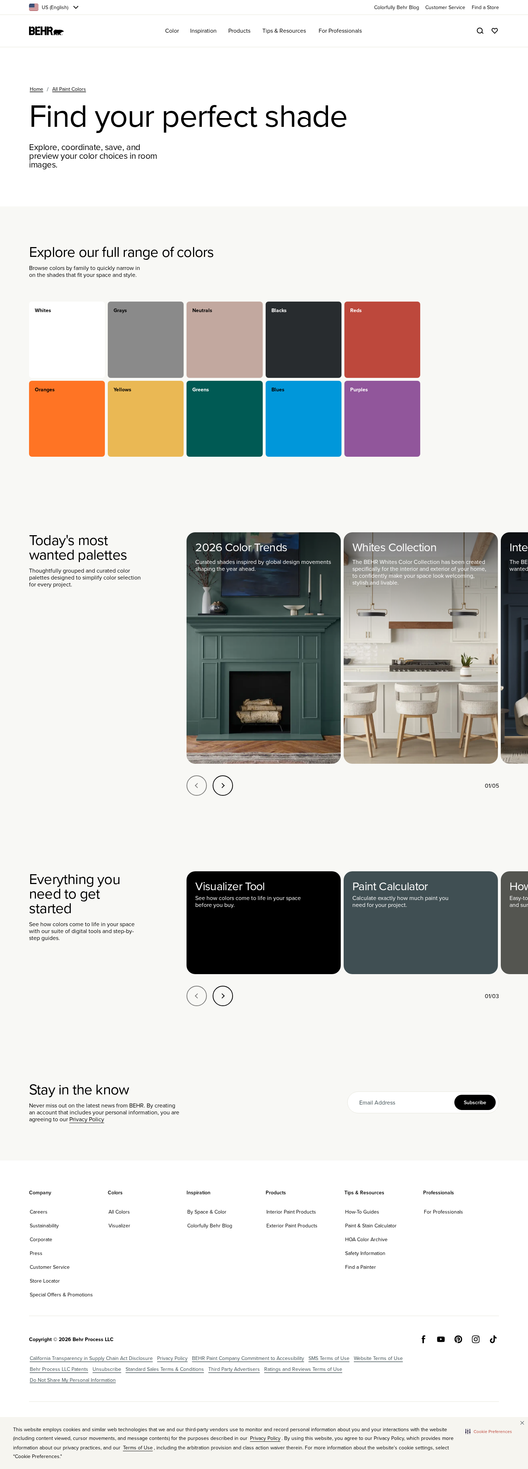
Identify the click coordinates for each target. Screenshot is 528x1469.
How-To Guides (362, 1211)
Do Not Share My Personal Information (73, 1380)
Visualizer (119, 1225)
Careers (39, 1211)
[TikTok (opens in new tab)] (493, 1339)
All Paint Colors (69, 89)
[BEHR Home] (46, 31)
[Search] (480, 31)
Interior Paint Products (291, 1211)
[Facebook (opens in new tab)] (423, 1339)
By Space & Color (206, 1211)
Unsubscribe (107, 1369)
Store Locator (45, 1280)
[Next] (223, 785)
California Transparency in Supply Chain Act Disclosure (91, 1358)
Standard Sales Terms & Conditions (165, 1369)
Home (36, 89)
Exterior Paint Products (292, 1225)
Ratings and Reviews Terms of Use (303, 1369)
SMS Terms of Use (328, 1358)
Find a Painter (360, 1267)
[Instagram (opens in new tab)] (476, 1339)
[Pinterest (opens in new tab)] (458, 1339)
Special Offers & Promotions (61, 1294)
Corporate (41, 1239)
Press (36, 1253)
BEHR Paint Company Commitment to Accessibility (248, 1358)
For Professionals (443, 1211)
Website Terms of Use (378, 1358)
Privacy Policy (86, 1119)
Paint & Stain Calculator (371, 1225)
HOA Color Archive (366, 1239)
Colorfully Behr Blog (209, 1225)
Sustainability (44, 1225)
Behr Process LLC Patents (59, 1369)
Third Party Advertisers (234, 1369)
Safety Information (365, 1253)
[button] (488, 1431)
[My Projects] (494, 31)
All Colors (119, 1211)
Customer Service (50, 1267)
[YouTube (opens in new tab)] (441, 1339)
